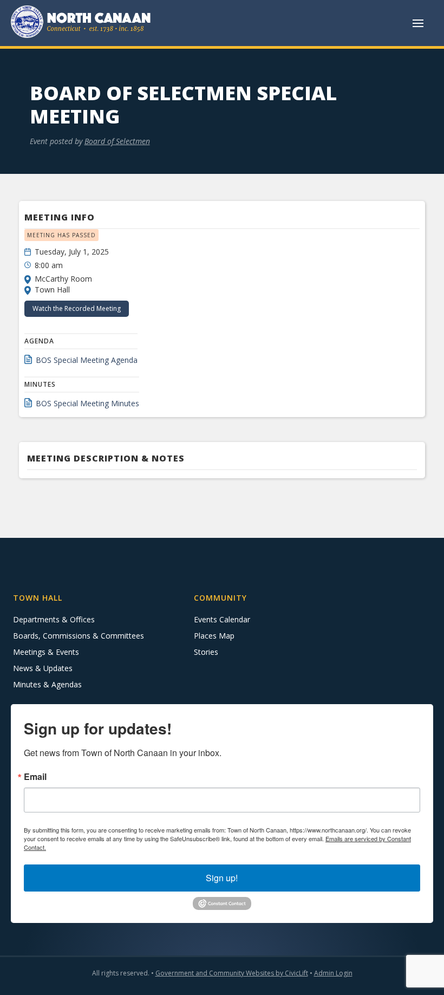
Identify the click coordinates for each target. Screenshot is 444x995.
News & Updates (43, 668)
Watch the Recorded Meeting (76, 308)
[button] (418, 23)
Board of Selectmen (117, 141)
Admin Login (333, 973)
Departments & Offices (54, 619)
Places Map (214, 635)
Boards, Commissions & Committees (78, 635)
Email (35, 776)
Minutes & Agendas (47, 684)
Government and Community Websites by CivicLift (231, 973)
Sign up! (222, 878)
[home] (81, 23)
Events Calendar (222, 619)
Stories (206, 652)
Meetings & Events (46, 652)
